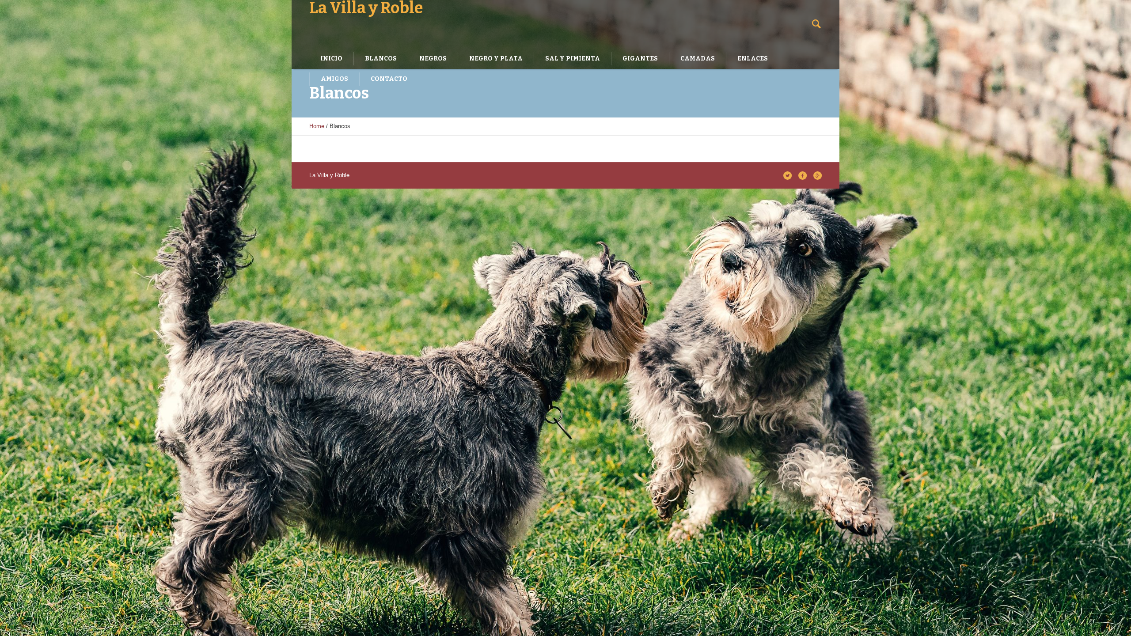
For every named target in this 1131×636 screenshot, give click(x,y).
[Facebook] (802, 175)
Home (316, 126)
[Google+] (817, 175)
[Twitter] (787, 175)
